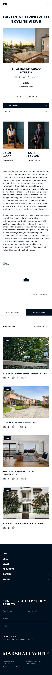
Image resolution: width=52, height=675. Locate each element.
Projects (8, 569)
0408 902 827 (9, 160)
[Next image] (45, 46)
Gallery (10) (20, 96)
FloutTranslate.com (19, 667)
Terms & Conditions (9, 661)
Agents (7, 574)
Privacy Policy (7, 663)
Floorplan (33, 96)
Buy (5, 554)
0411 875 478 (34, 160)
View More (39, 326)
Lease (6, 564)
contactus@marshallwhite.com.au (18, 639)
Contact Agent (13, 312)
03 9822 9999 (9, 636)
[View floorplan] (45, 59)
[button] (26, 280)
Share (7, 111)
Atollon (34, 663)
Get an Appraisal (12, 105)
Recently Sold (9, 326)
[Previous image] (6, 46)
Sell (5, 559)
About (6, 579)
